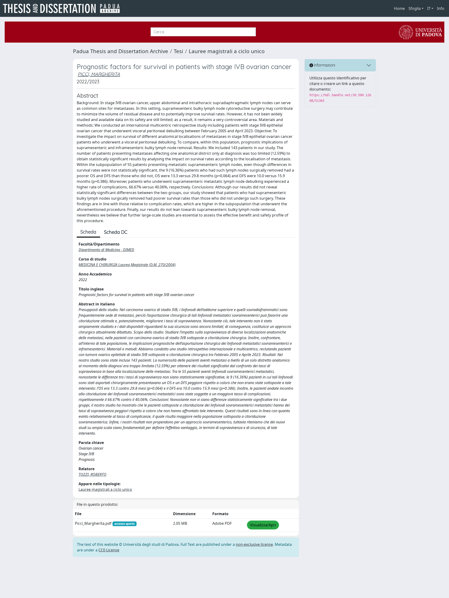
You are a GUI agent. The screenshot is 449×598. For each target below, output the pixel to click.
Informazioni (324, 65)
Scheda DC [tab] (115, 232)
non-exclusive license (254, 544)
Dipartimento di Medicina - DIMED (106, 249)
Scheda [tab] (88, 232)
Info (440, 8)
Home (399, 8)
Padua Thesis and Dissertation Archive (120, 51)
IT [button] (429, 8)
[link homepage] (63, 8)
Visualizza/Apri (263, 525)
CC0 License (108, 550)
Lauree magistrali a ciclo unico (227, 51)
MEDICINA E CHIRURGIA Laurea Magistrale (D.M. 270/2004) (127, 264)
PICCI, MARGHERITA (99, 74)
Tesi (178, 51)
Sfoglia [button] (415, 8)
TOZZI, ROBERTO (92, 474)
